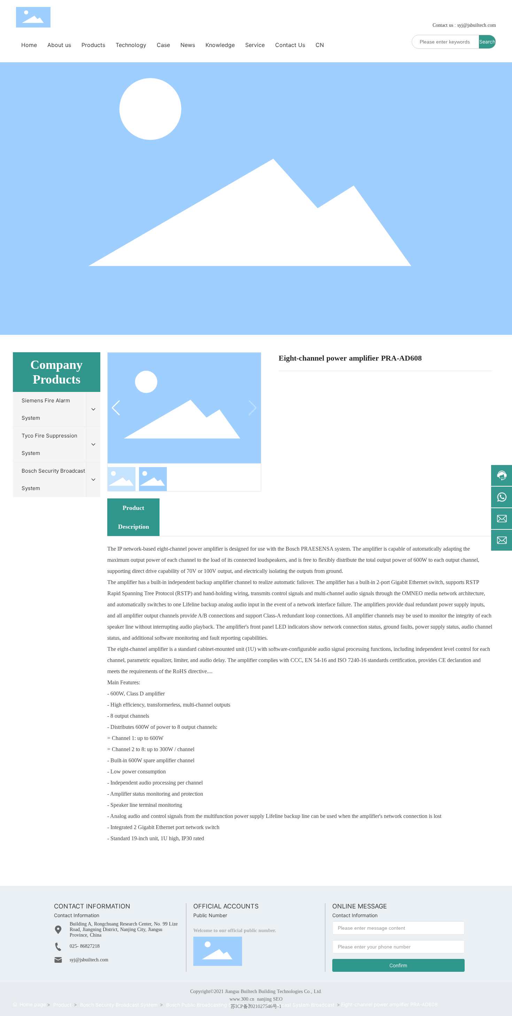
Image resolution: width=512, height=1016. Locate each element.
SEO (277, 999)
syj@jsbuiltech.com (476, 25)
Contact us (443, 25)
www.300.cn (242, 999)
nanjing (264, 999)
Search (487, 42)
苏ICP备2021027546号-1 (256, 1006)
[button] (252, 408)
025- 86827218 (85, 946)
